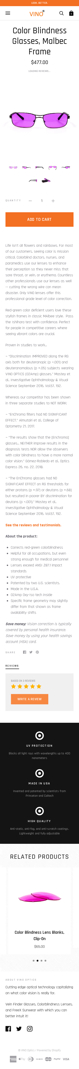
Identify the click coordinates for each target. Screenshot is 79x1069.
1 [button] (33, 961)
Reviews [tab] (12, 665)
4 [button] (45, 961)
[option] (39, 117)
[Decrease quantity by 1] (30, 201)
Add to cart (39, 219)
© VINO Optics (26, 1050)
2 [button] (37, 961)
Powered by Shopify (49, 1050)
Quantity (13, 200)
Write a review (30, 699)
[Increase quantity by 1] (53, 201)
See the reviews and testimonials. (33, 525)
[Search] (61, 13)
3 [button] (41, 961)
